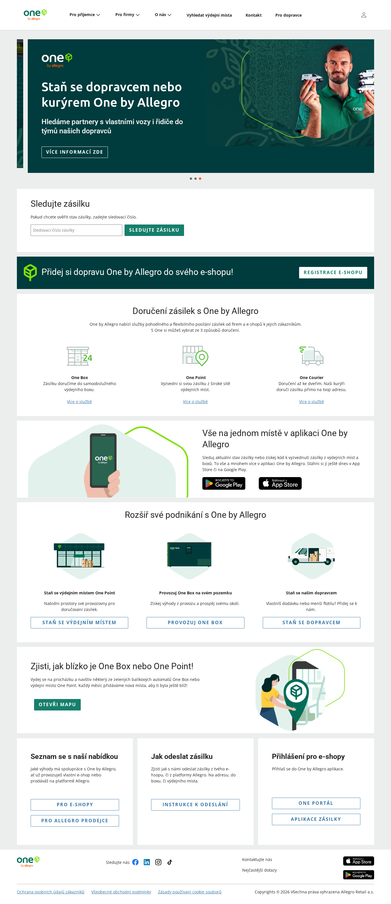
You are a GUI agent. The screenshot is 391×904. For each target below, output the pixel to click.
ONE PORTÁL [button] (316, 803)
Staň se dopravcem (312, 622)
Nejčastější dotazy (259, 870)
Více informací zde (63, 152)
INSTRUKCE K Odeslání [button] (195, 804)
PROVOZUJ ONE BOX (195, 622)
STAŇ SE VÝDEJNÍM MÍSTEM (79, 622)
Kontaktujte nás (257, 859)
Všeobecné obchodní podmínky (121, 892)
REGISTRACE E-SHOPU (333, 272)
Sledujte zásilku (154, 230)
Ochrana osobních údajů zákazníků (50, 892)
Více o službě (79, 401)
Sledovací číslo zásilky (53, 230)
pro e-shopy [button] (75, 804)
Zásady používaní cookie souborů (190, 892)
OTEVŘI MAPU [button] (57, 704)
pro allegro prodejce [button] (74, 820)
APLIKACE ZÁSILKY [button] (316, 819)
